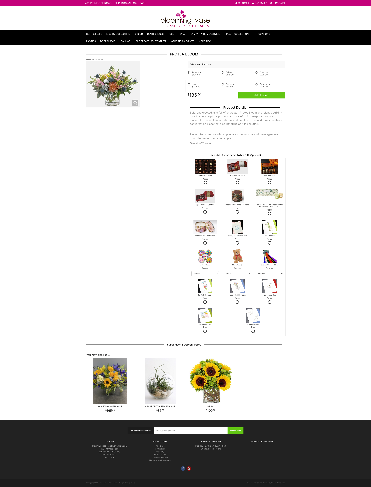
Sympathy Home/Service (205, 34)
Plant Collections (238, 34)
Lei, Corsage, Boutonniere (150, 41)
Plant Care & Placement (160, 460)
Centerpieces (155, 34)
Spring (138, 34)
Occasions (263, 34)
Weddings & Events (182, 41)
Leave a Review (160, 457)
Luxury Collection (118, 34)
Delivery (160, 451)
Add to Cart (261, 95)
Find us (109, 457)
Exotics (91, 41)
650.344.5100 (263, 3)
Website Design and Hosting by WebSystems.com (266, 483)
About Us (160, 446)
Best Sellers (94, 34)
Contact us (160, 448)
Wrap (183, 34)
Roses (171, 34)
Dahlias (125, 41)
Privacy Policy (130, 483)
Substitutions (160, 454)
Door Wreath (108, 41)
